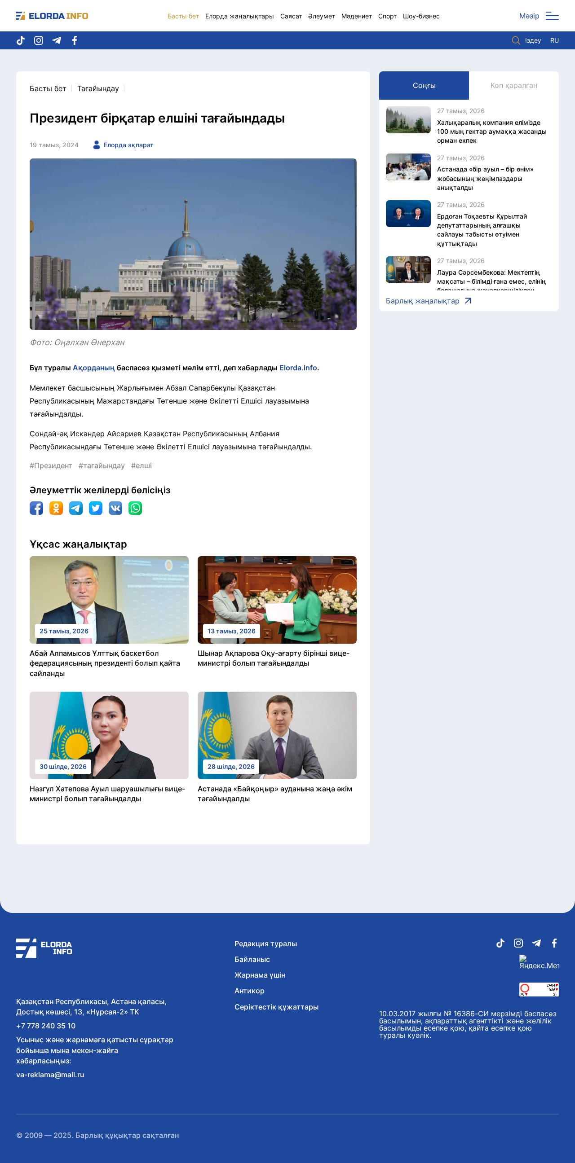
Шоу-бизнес (421, 16)
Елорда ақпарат (129, 145)
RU (554, 40)
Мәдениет (356, 16)
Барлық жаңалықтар (423, 300)
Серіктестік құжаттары (276, 1006)
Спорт (387, 16)
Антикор (249, 990)
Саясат (291, 16)
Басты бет (183, 16)
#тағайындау (102, 465)
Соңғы (424, 85)
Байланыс (252, 959)
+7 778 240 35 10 (45, 1025)
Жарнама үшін (259, 974)
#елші (141, 465)
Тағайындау (98, 88)
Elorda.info (298, 367)
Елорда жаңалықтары (239, 16)
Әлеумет (321, 16)
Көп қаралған (514, 85)
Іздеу (533, 40)
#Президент (51, 465)
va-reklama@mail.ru (50, 1074)
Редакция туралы (265, 943)
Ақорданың (94, 367)
